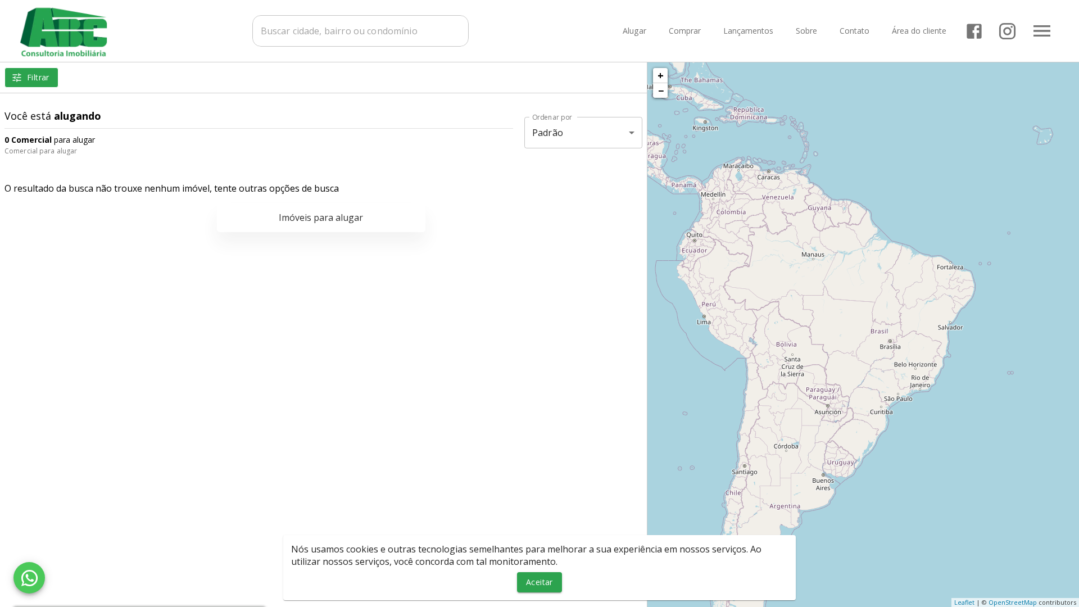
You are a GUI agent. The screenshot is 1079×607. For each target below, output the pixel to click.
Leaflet (964, 602)
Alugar (634, 31)
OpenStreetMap (1013, 602)
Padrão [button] (547, 132)
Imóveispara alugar (321, 217)
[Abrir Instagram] (1007, 31)
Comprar (685, 31)
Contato (854, 31)
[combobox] (360, 31)
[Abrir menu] (1042, 31)
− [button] (661, 90)
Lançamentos (748, 31)
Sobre (806, 31)
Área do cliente (919, 31)
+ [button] (661, 75)
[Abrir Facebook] (974, 31)
